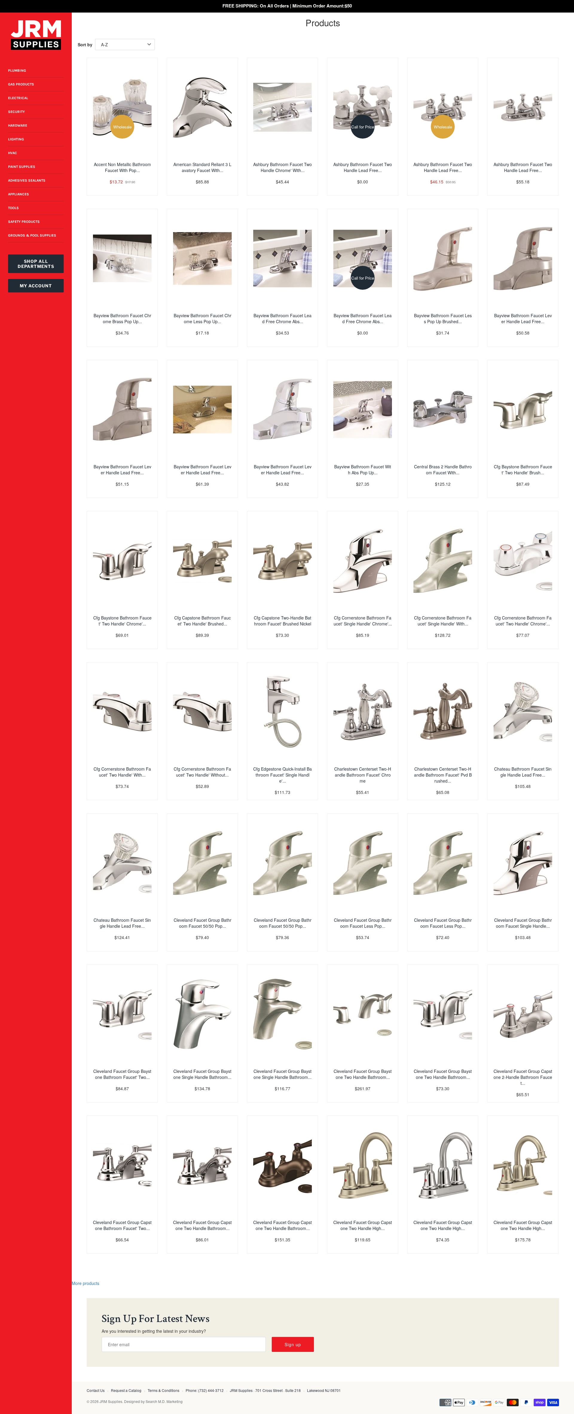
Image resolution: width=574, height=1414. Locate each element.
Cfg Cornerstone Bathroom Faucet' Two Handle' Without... (202, 772)
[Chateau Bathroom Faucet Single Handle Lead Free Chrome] (523, 711)
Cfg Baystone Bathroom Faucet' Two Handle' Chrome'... (122, 621)
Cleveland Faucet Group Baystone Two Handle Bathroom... (363, 1074)
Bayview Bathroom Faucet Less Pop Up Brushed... (443, 318)
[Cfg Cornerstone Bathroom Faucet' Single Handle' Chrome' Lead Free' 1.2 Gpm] (362, 560)
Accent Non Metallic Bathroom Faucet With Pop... (122, 167)
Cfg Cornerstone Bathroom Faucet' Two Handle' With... (122, 772)
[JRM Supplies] (36, 35)
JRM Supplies (111, 1401)
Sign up (293, 1344)
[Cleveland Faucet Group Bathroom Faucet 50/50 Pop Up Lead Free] (282, 863)
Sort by (85, 44)
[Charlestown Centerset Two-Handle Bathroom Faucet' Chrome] (362, 711)
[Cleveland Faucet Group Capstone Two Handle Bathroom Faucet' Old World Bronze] (282, 1165)
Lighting (16, 139)
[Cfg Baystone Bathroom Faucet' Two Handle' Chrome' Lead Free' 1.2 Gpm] (122, 560)
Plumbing (17, 70)
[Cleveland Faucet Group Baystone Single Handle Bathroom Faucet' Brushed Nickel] (282, 1014)
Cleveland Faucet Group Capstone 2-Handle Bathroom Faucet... (523, 1077)
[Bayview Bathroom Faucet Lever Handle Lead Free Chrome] (202, 409)
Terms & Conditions (163, 1390)
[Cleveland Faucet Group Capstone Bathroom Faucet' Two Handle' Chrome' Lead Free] (122, 1165)
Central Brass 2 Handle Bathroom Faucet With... (443, 470)
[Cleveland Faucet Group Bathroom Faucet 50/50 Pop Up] (202, 863)
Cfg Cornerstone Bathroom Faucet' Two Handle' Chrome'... (523, 621)
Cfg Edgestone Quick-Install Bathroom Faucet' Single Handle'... (282, 775)
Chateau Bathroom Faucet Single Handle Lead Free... (523, 772)
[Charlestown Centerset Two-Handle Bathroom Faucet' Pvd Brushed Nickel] (442, 711)
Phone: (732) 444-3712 (205, 1390)
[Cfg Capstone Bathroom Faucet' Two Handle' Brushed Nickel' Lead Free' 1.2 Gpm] (202, 560)
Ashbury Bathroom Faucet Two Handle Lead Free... (362, 167)
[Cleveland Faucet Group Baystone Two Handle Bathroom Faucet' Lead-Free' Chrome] (442, 1014)
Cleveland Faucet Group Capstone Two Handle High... (362, 1225)
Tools (13, 208)
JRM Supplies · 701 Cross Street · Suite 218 (265, 1390)
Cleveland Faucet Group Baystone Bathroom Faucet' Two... (122, 1074)
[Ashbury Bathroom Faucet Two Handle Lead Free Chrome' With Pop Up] (523, 107)
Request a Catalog (126, 1390)
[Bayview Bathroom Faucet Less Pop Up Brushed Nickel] (442, 258)
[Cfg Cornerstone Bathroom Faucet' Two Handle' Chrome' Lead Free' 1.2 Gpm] (523, 560)
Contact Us (96, 1390)
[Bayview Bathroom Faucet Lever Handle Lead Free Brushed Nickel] (523, 258)
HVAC (12, 153)
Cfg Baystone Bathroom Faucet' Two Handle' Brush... (523, 470)
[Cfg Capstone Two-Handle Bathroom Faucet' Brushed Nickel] (282, 560)
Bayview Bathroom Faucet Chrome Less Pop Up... (202, 318)
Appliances (18, 194)
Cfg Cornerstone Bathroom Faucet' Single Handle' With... (442, 621)
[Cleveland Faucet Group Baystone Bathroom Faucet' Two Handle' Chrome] (122, 1014)
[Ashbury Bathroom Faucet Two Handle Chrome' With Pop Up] (282, 107)
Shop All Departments (36, 264)
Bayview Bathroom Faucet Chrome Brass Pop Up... (122, 318)
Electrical (18, 98)
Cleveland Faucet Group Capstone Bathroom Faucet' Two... (122, 1225)
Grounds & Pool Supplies (32, 235)
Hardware (17, 125)
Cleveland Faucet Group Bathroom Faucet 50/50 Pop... (202, 923)
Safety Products (24, 222)
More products (85, 1283)
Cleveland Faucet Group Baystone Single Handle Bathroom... (202, 1074)
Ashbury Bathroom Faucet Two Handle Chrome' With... (282, 167)
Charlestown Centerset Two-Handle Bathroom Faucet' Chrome (362, 775)
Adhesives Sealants (26, 180)
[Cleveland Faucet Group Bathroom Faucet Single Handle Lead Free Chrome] (523, 863)
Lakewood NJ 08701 (324, 1390)
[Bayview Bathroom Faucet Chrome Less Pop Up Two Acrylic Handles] (202, 258)
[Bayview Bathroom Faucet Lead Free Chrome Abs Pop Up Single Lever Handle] (282, 258)
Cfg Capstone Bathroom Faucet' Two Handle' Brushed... (202, 621)
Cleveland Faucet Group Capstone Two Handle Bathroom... (202, 1225)
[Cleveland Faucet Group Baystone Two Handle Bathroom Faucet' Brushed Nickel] (362, 1014)
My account (36, 285)
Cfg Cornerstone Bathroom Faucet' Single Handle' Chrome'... (363, 621)
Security (16, 112)
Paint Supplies (21, 167)
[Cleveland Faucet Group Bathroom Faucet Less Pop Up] (362, 863)
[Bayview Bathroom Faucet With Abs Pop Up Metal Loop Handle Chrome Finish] (362, 409)
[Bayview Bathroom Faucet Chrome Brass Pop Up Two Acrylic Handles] (122, 258)
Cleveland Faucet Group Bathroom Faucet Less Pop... (363, 923)
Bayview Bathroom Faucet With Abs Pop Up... (362, 470)
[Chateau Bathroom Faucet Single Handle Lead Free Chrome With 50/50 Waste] (122, 863)
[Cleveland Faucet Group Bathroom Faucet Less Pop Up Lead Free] (442, 863)
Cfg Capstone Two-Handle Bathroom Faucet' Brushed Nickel (282, 621)
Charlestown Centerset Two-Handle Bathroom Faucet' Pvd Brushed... (443, 775)
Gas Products (21, 84)
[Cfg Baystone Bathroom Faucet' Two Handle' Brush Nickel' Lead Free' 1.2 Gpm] (523, 409)
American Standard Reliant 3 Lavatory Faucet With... (202, 167)
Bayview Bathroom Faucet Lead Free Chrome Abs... (283, 318)
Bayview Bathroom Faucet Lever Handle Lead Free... (523, 318)
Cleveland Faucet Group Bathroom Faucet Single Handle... (523, 923)
